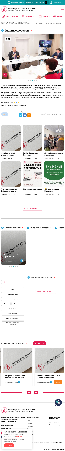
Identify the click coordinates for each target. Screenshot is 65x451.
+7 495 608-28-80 (12, 419)
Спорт (12, 289)
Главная (3, 22)
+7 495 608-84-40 (10, 421)
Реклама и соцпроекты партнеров (12, 323)
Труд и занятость (13, 313)
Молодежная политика (12, 318)
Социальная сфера (13, 294)
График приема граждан (56, 425)
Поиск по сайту (54, 422)
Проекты (29, 423)
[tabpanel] (32, 56)
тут (17, 102)
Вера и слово (17, 304)
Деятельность (31, 429)
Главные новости (22, 22)
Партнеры (30, 426)
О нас (28, 420)
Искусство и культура (13, 299)
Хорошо (9, 445)
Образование (13, 308)
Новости (11, 22)
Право (6, 304)
